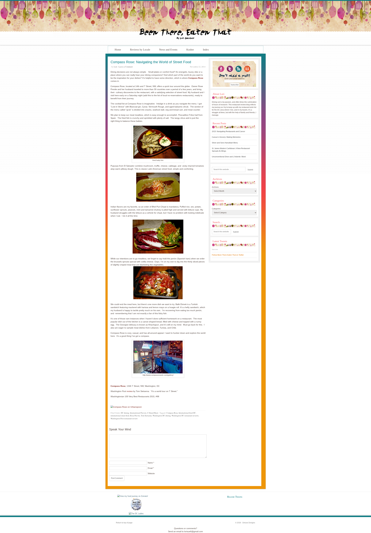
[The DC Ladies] (136, 513)
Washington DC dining (162, 415)
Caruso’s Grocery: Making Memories (226, 137)
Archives (215, 187)
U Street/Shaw (152, 413)
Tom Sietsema (146, 415)
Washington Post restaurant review (124, 418)
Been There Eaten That (185, 23)
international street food (120, 415)
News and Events (168, 49)
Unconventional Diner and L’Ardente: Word (229, 157)
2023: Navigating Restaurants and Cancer (228, 131)
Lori (115, 66)
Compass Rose (172, 413)
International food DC (187, 413)
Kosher (190, 49)
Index (206, 49)
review (130, 391)
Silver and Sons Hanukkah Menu (225, 143)
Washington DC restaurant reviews (185, 415)
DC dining (125, 413)
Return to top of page (124, 523)
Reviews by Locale (140, 49)
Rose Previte (135, 415)
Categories (216, 209)
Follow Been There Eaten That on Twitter (228, 255)
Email (150, 468)
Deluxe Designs (248, 523)
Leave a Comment (126, 66)
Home (118, 49)
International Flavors (138, 413)
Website (151, 473)
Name (150, 463)
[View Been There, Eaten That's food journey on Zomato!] (132, 496)
